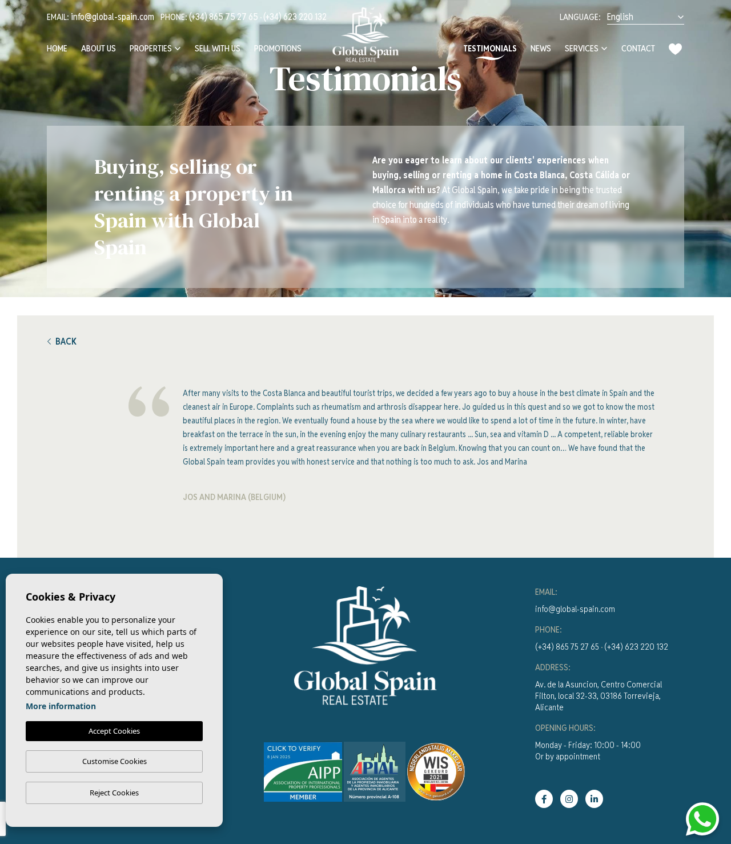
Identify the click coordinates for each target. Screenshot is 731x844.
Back (66, 341)
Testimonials (490, 48)
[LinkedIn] (594, 799)
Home (57, 48)
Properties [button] (151, 48)
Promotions (278, 48)
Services (582, 48)
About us (98, 48)
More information (61, 706)
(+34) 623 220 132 (295, 17)
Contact (638, 48)
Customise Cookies (114, 761)
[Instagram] (569, 799)
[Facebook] (544, 799)
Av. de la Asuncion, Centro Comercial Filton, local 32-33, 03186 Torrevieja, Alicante (598, 696)
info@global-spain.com (112, 17)
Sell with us (217, 48)
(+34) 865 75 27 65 (223, 17)
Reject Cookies (114, 792)
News (541, 48)
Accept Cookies (114, 731)
